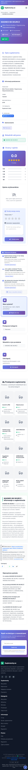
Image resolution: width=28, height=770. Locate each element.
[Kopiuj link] (16, 566)
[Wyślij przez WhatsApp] (9, 566)
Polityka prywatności (20, 651)
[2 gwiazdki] (9, 218)
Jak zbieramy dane (18, 559)
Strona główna (4, 12)
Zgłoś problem (5, 744)
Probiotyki (4, 707)
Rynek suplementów (6, 720)
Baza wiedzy (4, 723)
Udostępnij (15, 367)
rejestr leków (22, 757)
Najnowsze (4, 686)
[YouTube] (13, 676)
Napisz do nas (15, 312)
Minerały (3, 705)
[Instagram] (6, 676)
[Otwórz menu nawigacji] (26, 7)
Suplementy (12, 12)
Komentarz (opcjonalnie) (13, 223)
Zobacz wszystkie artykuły (14, 292)
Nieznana (8, 128)
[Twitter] (9, 676)
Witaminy (3, 702)
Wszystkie (4, 683)
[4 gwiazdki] (15, 218)
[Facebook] (2, 676)
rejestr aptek (14, 759)
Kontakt (3, 726)
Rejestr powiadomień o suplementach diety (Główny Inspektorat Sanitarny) (12, 548)
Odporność (4, 710)
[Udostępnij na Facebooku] (2, 566)
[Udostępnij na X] (5, 566)
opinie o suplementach (12, 757)
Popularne (4, 692)
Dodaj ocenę (15, 239)
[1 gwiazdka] (6, 218)
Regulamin (4, 729)
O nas (2, 717)
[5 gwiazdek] (19, 218)
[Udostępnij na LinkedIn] (13, 566)
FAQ (2, 736)
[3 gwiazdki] (12, 218)
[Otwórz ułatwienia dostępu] (25, 767)
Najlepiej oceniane (6, 689)
